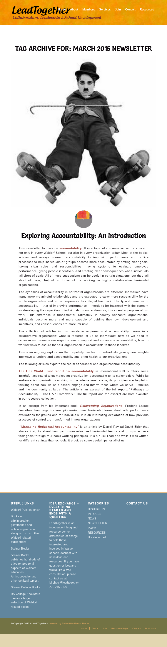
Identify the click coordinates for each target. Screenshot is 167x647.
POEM (92, 528)
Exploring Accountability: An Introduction (83, 236)
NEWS (92, 518)
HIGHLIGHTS (96, 509)
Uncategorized (97, 537)
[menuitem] (62, 12)
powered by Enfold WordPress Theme (69, 623)
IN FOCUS (94, 514)
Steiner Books (20, 548)
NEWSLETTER (97, 523)
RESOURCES (97, 532)
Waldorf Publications (24, 509)
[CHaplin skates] (83, 131)
